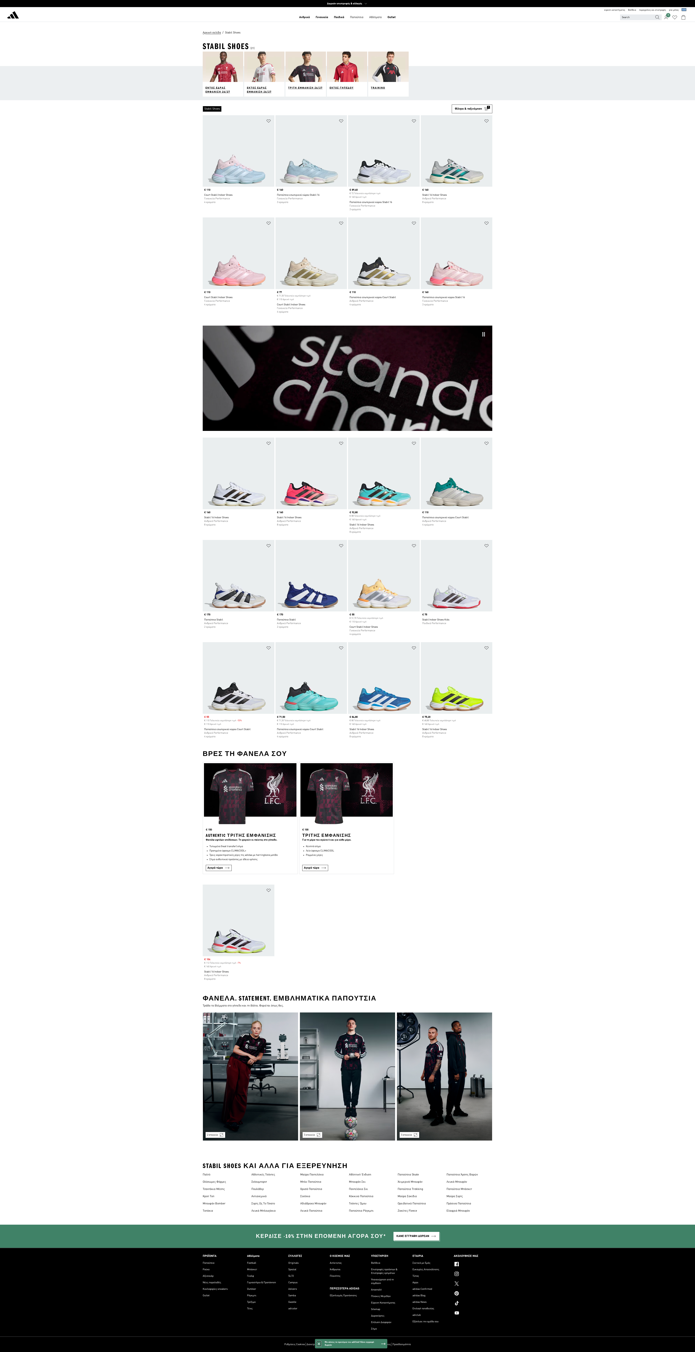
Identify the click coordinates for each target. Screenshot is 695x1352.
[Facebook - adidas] (473, 1265)
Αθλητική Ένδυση (360, 1174)
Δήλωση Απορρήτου (353, 1344)
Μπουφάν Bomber (214, 1203)
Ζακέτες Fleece (407, 1210)
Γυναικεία (322, 17)
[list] (327, 109)
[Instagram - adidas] (473, 1274)
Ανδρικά (304, 17)
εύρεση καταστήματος (614, 10)
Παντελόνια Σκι (358, 1189)
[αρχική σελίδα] (13, 15)
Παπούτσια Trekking (410, 1189)
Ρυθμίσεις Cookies (294, 1344)
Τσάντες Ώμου (357, 1203)
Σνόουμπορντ (259, 1182)
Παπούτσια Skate (408, 1174)
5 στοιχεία (309, 1135)
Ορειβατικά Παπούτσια (412, 1203)
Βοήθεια (632, 10)
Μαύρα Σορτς (455, 1196)
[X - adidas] (473, 1284)
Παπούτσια (356, 17)
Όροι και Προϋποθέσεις (378, 1344)
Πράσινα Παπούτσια (459, 1203)
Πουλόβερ (257, 1189)
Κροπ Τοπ (208, 1196)
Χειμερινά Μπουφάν (410, 1182)
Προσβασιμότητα (402, 1344)
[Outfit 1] (250, 1076)
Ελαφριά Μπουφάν (458, 1210)
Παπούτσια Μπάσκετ (459, 1189)
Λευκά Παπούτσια (311, 1210)
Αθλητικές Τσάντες (263, 1174)
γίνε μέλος (674, 10)
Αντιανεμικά (259, 1196)
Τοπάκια (208, 1210)
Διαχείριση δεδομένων (319, 1344)
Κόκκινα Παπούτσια (361, 1196)
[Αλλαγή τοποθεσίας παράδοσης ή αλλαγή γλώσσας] (684, 10)
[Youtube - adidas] (473, 1313)
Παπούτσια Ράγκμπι (361, 1210)
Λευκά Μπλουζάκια (263, 1210)
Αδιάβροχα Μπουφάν (313, 1203)
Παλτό (206, 1174)
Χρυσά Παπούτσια (311, 1189)
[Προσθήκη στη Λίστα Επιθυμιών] (268, 121)
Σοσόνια (305, 1196)
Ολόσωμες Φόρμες (214, 1182)
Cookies (336, 1344)
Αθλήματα (375, 17)
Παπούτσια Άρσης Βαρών (462, 1174)
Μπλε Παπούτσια (310, 1182)
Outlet (391, 17)
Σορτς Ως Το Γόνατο (263, 1203)
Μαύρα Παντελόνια (312, 1174)
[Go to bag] (683, 17)
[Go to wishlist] (674, 17)
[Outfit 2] (347, 1076)
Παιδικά (339, 17)
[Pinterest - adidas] (473, 1294)
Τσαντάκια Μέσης (214, 1189)
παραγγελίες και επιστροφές (652, 10)
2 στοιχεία (212, 1135)
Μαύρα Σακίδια (407, 1196)
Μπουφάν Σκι (357, 1182)
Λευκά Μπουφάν (457, 1182)
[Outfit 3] (444, 1076)
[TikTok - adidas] (473, 1304)
